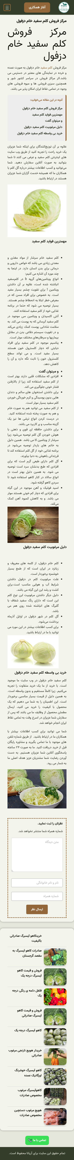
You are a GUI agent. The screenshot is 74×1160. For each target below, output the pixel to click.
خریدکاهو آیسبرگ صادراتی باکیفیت (26, 939)
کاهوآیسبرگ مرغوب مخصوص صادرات (30, 1093)
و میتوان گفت (53, 120)
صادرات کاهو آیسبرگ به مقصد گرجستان (27, 953)
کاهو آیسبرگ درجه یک (28, 1030)
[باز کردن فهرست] (7, 7)
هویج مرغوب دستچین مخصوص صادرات (28, 1113)
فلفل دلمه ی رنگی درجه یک (27, 993)
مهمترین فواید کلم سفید (47, 114)
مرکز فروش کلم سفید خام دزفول (42, 108)
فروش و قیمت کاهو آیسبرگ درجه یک (29, 973)
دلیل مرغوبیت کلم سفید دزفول (43, 127)
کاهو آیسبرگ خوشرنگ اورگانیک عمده (28, 1073)
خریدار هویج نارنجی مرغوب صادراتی (25, 1053)
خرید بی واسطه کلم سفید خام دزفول (39, 133)
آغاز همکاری (37, 7)
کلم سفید (46, 67)
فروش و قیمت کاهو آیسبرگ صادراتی (29, 1013)
